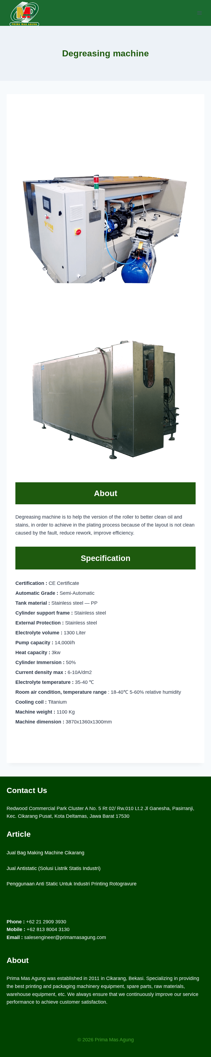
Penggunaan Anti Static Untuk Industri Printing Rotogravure (72, 884)
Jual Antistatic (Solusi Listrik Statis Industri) (54, 868)
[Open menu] (199, 13)
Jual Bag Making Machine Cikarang (45, 852)
